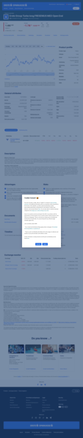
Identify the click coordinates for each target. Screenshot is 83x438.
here (39, 209)
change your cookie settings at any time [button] (40, 210)
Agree (45, 244)
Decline (38, 244)
